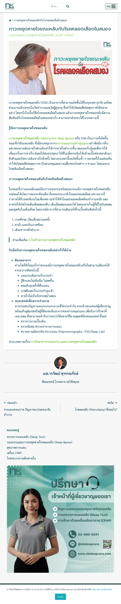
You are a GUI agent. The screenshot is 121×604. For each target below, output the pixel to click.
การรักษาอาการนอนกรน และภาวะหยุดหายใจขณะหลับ (64, 341)
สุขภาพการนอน (16, 447)
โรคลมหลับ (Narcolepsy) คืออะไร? (96, 406)
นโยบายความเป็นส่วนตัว (102, 589)
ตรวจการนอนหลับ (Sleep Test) (26, 437)
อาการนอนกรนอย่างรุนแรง (72, 143)
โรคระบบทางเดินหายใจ (21, 458)
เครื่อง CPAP (14, 453)
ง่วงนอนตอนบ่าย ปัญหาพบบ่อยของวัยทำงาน (27, 408)
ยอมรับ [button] (60, 596)
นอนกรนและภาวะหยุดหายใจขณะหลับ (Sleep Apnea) (41, 35)
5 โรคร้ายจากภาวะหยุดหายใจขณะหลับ (52, 240)
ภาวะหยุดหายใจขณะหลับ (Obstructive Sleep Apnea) (41, 138)
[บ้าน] (10, 20)
